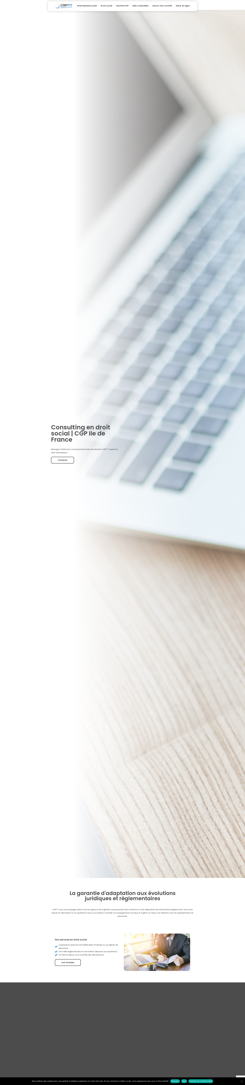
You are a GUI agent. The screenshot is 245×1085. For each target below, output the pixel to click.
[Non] (241, 1081)
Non (184, 1081)
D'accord (175, 1081)
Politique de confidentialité (201, 1081)
